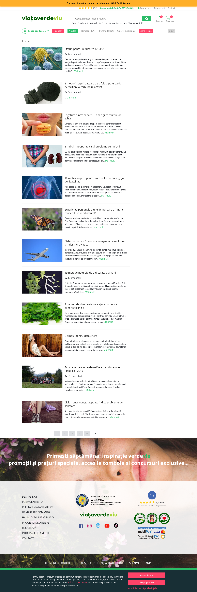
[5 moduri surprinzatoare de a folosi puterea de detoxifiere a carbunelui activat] (42, 93)
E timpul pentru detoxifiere (81, 336)
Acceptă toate (146, 575)
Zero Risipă (146, 30)
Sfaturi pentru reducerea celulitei (85, 49)
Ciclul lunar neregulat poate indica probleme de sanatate (94, 404)
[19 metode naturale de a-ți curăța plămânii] (42, 282)
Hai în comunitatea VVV (38, 517)
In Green (103, 23)
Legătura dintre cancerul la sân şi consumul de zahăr (93, 116)
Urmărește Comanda (36, 512)
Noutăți (72, 30)
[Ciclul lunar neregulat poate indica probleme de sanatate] (42, 412)
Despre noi (159, 8)
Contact (171, 8)
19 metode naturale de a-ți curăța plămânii (91, 272)
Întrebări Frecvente (35, 533)
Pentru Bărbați (106, 30)
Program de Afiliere (35, 522)
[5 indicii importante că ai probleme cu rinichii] (42, 156)
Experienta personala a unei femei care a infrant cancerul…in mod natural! (94, 211)
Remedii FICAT (88, 30)
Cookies (80, 563)
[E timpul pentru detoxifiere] (42, 345)
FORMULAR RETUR (33, 502)
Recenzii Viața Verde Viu (38, 507)
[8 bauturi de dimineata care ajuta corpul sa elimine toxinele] (42, 314)
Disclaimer (134, 563)
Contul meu (145, 8)
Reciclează (29, 528)
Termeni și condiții (58, 563)
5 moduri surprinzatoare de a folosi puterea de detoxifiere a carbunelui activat (93, 85)
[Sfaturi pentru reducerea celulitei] (42, 58)
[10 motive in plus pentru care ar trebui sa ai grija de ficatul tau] (42, 187)
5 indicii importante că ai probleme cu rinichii (92, 146)
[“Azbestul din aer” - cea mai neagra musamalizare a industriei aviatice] (42, 250)
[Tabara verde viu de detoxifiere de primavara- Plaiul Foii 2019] (42, 377)
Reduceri (58, 30)
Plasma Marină (135, 23)
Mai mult (79, 71)
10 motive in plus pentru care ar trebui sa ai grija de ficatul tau (94, 179)
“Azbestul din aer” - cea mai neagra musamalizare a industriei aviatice (95, 242)
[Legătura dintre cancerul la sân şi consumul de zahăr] (42, 124)
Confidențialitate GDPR (106, 563)
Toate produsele (36, 30)
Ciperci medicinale (126, 30)
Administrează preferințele (142, 588)
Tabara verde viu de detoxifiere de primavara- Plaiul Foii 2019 (92, 369)
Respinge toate (147, 582)
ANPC (149, 563)
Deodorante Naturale (88, 23)
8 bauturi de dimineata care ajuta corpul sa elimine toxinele (91, 306)
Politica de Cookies (77, 582)
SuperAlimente (115, 23)
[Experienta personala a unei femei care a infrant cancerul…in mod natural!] (42, 219)
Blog (171, 30)
